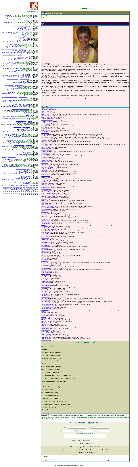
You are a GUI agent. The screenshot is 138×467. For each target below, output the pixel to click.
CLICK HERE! (57, 420)
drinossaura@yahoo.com (48, 109)
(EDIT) (45, 12)
